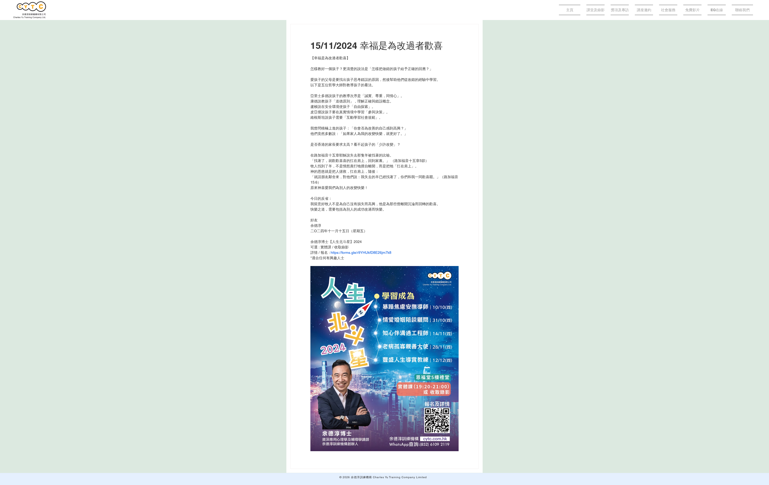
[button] (644, 9)
